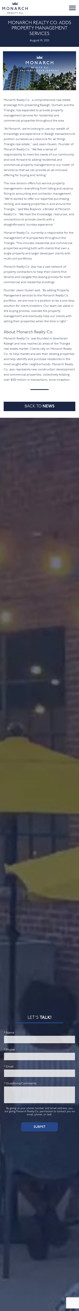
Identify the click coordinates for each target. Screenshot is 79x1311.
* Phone (9, 1049)
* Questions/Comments (20, 1083)
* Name (9, 1032)
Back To (40, 406)
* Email (9, 1066)
